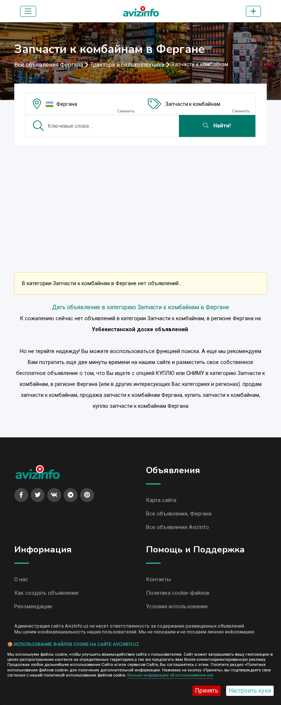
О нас (21, 579)
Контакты (158, 579)
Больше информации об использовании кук (170, 675)
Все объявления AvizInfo (177, 527)
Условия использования (176, 606)
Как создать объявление (46, 593)
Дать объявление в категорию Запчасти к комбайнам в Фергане (140, 307)
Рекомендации (33, 606)
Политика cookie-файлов (177, 593)
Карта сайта (161, 500)
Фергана (66, 104)
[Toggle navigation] (28, 11)
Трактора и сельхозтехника (127, 64)
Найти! (221, 126)
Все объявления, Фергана (178, 513)
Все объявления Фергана (48, 64)
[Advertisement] (140, 203)
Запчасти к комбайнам (192, 104)
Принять (206, 690)
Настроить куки (250, 690)
